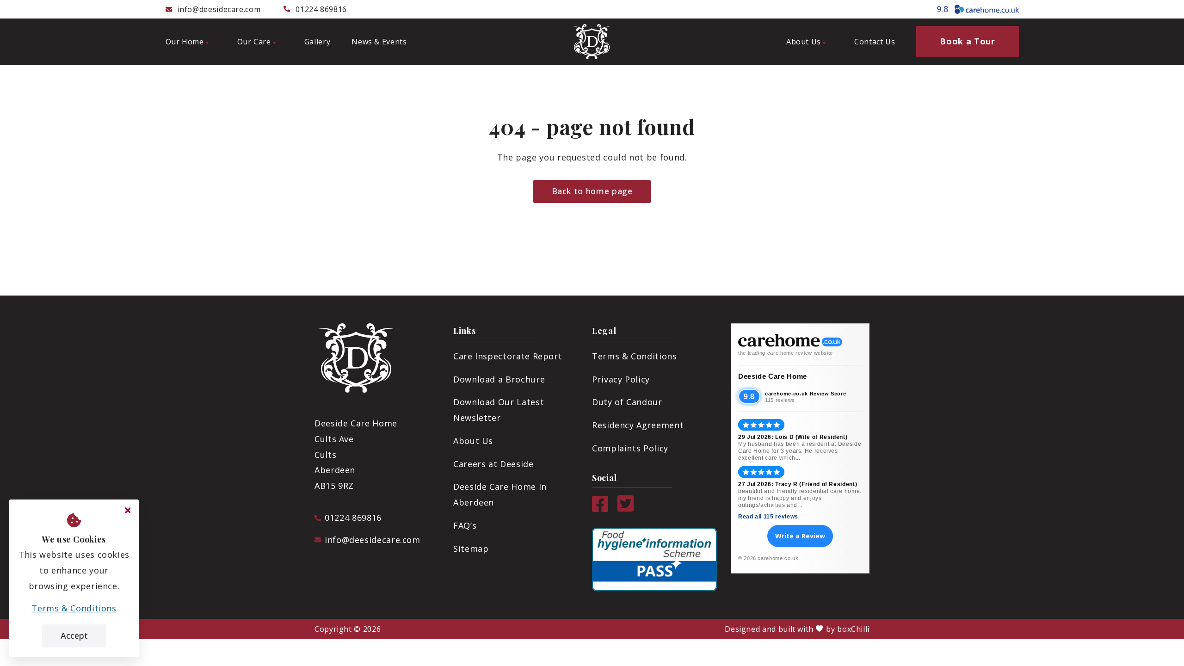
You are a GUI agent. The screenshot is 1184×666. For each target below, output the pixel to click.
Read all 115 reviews (768, 516)
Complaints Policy (630, 448)
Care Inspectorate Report (507, 356)
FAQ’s (464, 525)
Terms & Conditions (634, 356)
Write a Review (800, 535)
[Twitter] (625, 508)
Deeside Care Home (772, 376)
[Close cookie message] (127, 510)
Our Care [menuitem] (254, 42)
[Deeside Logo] (592, 41)
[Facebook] (600, 508)
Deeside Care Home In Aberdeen (500, 494)
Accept (74, 635)
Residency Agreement (638, 425)
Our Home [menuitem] (185, 42)
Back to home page (592, 191)
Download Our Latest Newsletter (498, 409)
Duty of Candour (627, 401)
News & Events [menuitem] (379, 42)
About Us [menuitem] (803, 42)
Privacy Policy (621, 379)
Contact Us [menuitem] (874, 42)
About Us (473, 440)
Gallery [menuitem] (317, 42)
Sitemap (470, 548)
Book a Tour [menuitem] (967, 41)
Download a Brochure (499, 379)
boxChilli (853, 629)
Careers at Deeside (493, 463)
